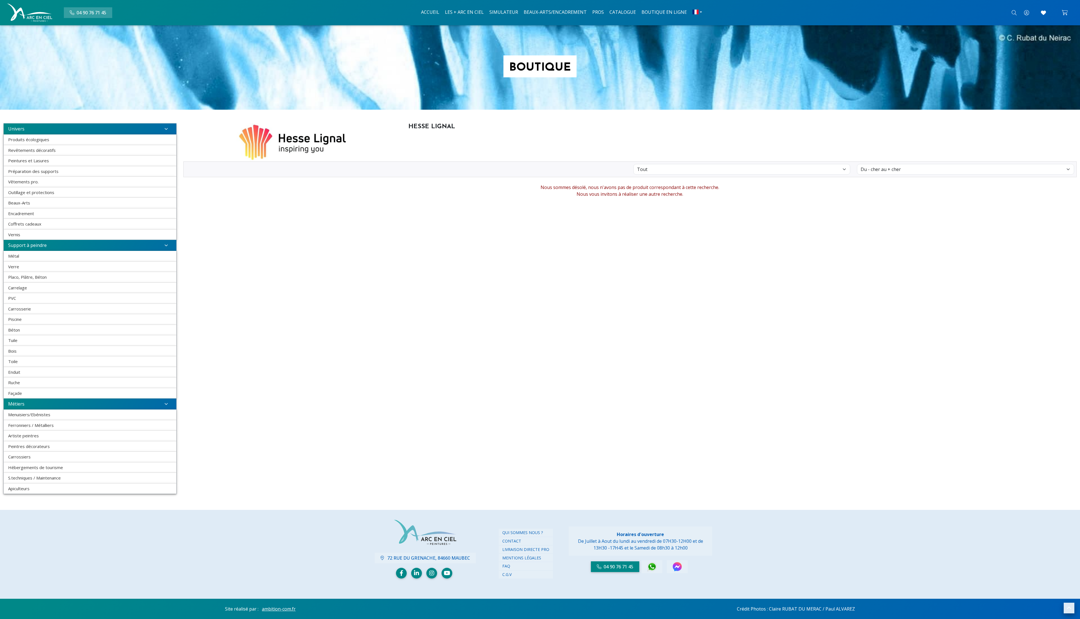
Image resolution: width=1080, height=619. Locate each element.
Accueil (430, 12)
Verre (13, 266)
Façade (15, 393)
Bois (12, 351)
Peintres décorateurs (29, 446)
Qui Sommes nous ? (522, 532)
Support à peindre (27, 245)
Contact (511, 541)
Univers (16, 129)
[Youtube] (447, 573)
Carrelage (17, 288)
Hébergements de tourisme (35, 467)
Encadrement (21, 213)
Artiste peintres (23, 435)
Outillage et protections (31, 192)
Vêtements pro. (23, 181)
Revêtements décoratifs (32, 150)
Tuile (12, 340)
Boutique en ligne (664, 12)
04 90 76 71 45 (618, 567)
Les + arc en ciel (464, 12)
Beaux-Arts (19, 203)
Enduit (14, 372)
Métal (13, 256)
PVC (12, 298)
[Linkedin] (416, 573)
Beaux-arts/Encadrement (555, 12)
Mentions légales (521, 558)
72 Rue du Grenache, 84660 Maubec (428, 558)
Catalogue (622, 12)
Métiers (16, 404)
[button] (1069, 608)
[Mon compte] (1026, 12)
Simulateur (503, 12)
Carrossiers (19, 457)
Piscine (15, 319)
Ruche (14, 382)
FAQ (506, 566)
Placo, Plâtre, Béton (27, 277)
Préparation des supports (33, 171)
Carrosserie (19, 309)
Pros (598, 12)
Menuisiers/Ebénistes (29, 414)
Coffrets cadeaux (24, 224)
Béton (14, 330)
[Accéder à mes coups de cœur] (1043, 12)
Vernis (14, 234)
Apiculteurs (19, 488)
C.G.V (507, 574)
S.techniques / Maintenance (34, 478)
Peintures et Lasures (28, 160)
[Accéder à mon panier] (1064, 12)
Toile (13, 361)
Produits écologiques (28, 139)
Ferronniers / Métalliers (31, 425)
